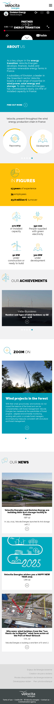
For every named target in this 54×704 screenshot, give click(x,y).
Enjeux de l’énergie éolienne (39, 670)
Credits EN (18, 700)
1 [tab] (22, 158)
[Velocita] (11, 5)
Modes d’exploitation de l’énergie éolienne (33, 677)
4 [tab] (29, 158)
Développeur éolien (22, 681)
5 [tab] (32, 158)
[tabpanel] (15, 141)
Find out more (14, 105)
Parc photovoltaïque (43, 681)
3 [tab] (27, 158)
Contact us (45, 700)
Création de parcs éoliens (40, 673)
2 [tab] (24, 158)
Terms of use (8, 700)
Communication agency (27, 702)
